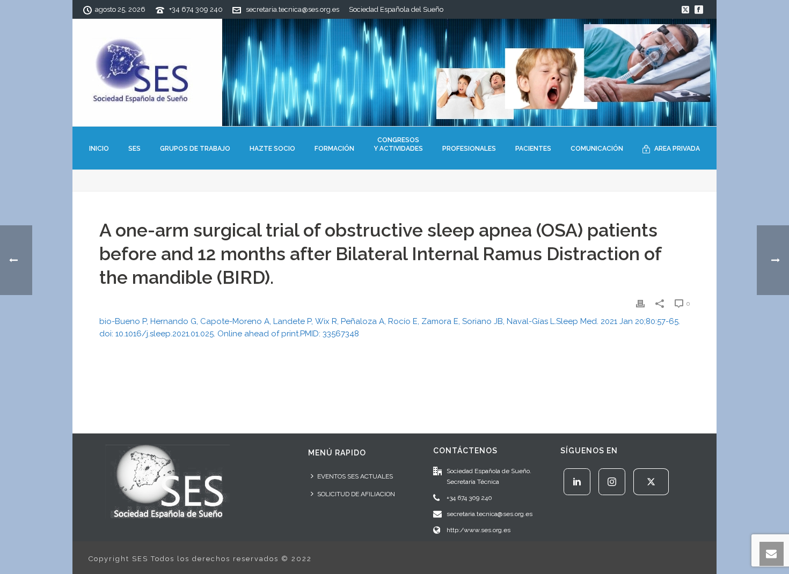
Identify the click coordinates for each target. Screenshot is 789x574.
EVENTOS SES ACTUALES (355, 476)
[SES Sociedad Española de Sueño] (394, 72)
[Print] (640, 303)
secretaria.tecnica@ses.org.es (292, 9)
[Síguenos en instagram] (611, 481)
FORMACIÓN (334, 148)
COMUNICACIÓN (597, 148)
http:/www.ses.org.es (478, 530)
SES (134, 148)
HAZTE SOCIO (272, 148)
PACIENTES (533, 148)
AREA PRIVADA (677, 148)
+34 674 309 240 (196, 9)
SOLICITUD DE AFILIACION (356, 494)
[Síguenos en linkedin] (577, 481)
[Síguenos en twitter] (651, 481)
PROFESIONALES (469, 148)
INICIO (99, 148)
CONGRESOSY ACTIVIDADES (398, 144)
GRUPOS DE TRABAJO (195, 148)
